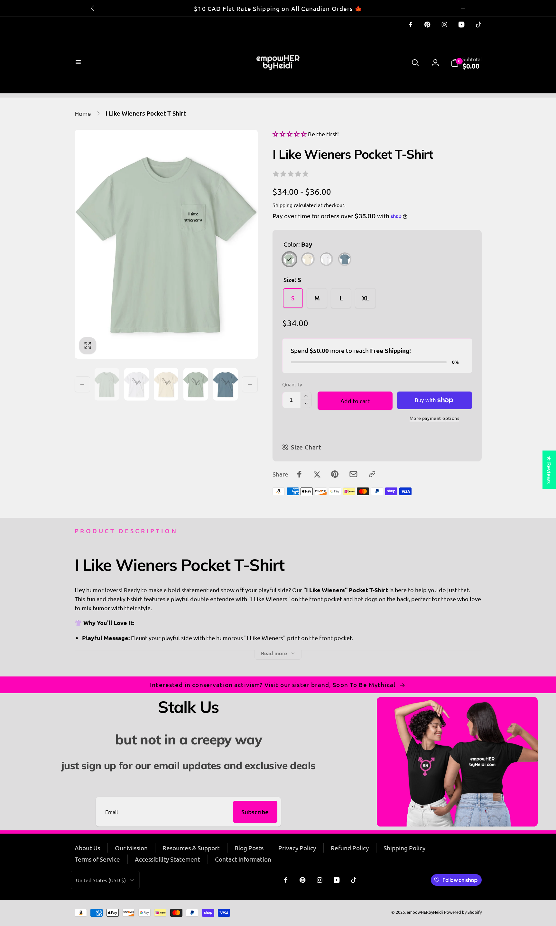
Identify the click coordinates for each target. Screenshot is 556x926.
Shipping (282, 205)
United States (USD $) (101, 880)
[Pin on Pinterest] (334, 474)
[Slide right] (463, 8)
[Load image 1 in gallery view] (107, 384)
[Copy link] (372, 474)
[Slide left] (93, 8)
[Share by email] (353, 474)
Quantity (292, 384)
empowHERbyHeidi (425, 912)
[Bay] (289, 259)
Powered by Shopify (463, 912)
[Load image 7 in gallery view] (195, 384)
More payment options (434, 418)
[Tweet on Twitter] (317, 474)
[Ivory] (307, 259)
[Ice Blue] (344, 259)
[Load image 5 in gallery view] (136, 384)
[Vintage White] (326, 259)
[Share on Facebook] (299, 474)
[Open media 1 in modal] (166, 244)
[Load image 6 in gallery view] (166, 384)
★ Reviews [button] (549, 470)
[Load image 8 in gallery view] (225, 384)
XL (365, 298)
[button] (79, 63)
